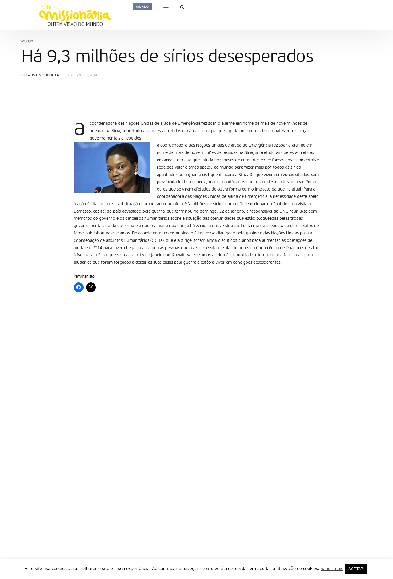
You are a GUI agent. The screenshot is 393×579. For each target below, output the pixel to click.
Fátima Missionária (42, 75)
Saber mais (332, 568)
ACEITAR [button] (355, 569)
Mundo (142, 6)
